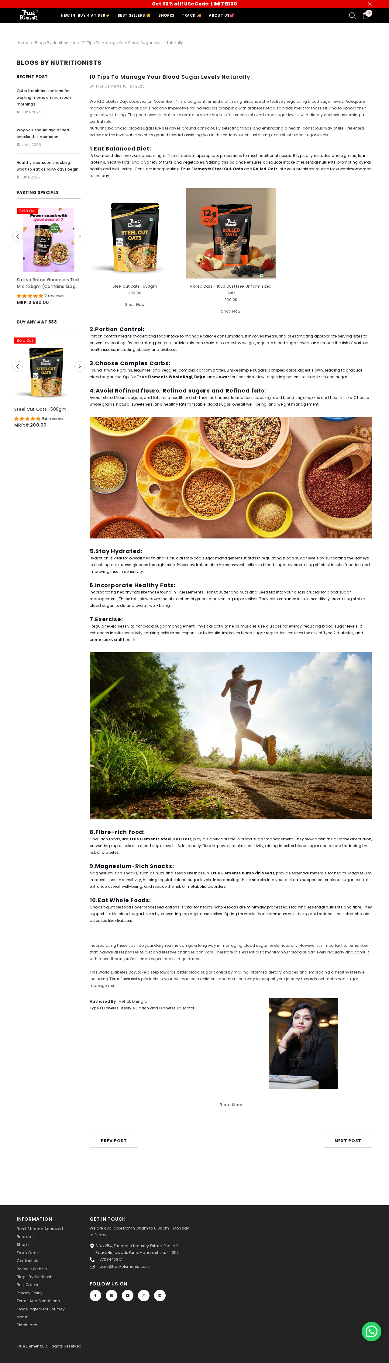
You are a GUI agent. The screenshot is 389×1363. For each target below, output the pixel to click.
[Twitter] (144, 1295)
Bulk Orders (27, 1284)
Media (23, 1317)
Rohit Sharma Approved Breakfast (40, 1232)
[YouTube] (127, 1295)
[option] (48, 259)
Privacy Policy (30, 1293)
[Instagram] (111, 1295)
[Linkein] (160, 1295)
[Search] (352, 15)
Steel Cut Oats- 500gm (43, 413)
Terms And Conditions (38, 1300)
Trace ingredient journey (41, 1309)
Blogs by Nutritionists (55, 42)
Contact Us (27, 1260)
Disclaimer (27, 1324)
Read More (231, 1104)
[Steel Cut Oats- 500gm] (49, 373)
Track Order (28, 1252)
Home (22, 42)
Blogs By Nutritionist (36, 1276)
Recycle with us (32, 1268)
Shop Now (135, 305)
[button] (17, 238)
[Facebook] (95, 1295)
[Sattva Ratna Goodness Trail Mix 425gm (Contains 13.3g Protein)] (49, 240)
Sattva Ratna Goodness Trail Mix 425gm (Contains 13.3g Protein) (48, 283)
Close (369, 4)
